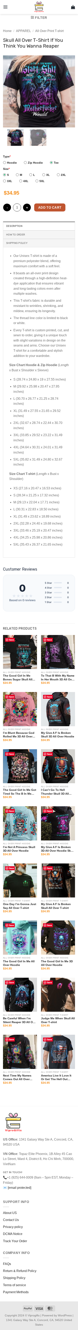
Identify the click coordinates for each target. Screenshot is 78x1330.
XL (48, 174)
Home (7, 31)
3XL (9, 181)
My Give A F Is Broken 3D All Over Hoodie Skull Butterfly (57, 848)
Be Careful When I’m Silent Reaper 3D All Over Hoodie (20, 1020)
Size (6, 168)
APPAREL (23, 31)
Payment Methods (16, 1292)
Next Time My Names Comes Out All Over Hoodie (17, 1077)
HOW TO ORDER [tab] (15, 234)
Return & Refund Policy (19, 1271)
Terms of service (14, 1285)
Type (7, 156)
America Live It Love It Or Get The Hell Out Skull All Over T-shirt (56, 1077)
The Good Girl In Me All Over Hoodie (19, 963)
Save (11, 639)
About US (10, 1213)
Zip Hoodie (35, 162)
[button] (5, 7)
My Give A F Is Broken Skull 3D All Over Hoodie (57, 734)
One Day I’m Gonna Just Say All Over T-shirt (19, 905)
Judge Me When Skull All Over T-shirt (58, 1020)
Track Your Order (15, 1241)
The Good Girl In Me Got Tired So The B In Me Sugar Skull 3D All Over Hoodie (19, 791)
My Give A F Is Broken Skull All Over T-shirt (56, 905)
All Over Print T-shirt (49, 31)
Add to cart (50, 207)
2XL (63, 174)
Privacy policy (13, 1227)
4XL (25, 181)
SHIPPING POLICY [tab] (17, 242)
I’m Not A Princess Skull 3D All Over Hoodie (19, 848)
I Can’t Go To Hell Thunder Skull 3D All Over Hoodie (55, 791)
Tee (56, 162)
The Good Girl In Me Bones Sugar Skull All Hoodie (17, 677)
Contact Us (11, 1220)
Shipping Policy (14, 1278)
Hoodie (12, 162)
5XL (42, 181)
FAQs (7, 1264)
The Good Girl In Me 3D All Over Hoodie (57, 963)
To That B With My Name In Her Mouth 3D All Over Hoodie (57, 677)
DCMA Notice (12, 1234)
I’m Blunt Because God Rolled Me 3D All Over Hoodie (18, 734)
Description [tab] (14, 225)
